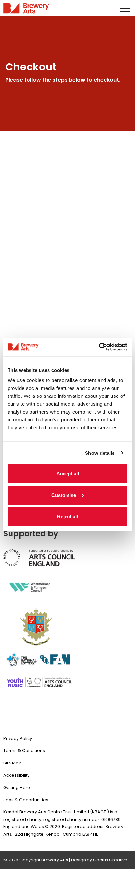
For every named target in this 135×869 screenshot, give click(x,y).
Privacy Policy (17, 738)
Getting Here (16, 787)
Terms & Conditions (24, 750)
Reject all (67, 516)
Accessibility (16, 775)
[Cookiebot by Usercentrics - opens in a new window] (98, 347)
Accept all (67, 473)
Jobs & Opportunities (25, 799)
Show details (100, 452)
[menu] (125, 8)
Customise (63, 495)
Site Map (12, 763)
